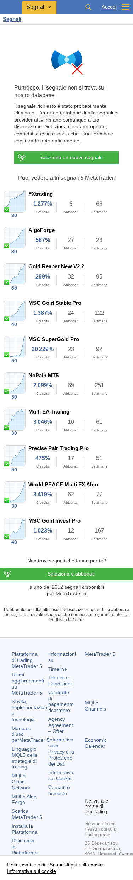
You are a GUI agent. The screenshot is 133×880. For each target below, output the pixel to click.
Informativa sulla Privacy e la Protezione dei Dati (61, 751)
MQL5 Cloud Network (21, 781)
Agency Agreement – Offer (60, 725)
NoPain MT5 (43, 375)
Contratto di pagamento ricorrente (61, 701)
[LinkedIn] (100, 791)
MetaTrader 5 (100, 654)
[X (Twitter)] (111, 780)
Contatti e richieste (59, 790)
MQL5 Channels (95, 706)
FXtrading (40, 194)
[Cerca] (88, 7)
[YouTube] (89, 791)
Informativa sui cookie (31, 871)
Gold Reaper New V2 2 (56, 266)
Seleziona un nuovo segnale (71, 157)
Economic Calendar (96, 743)
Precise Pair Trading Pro (58, 448)
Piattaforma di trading (27, 660)
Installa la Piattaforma (25, 829)
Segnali (12, 19)
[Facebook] (89, 780)
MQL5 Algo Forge (24, 799)
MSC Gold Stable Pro (54, 303)
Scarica (27, 814)
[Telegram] (100, 780)
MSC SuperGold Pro (53, 339)
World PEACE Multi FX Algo (63, 484)
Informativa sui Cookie (60, 775)
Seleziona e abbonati (71, 574)
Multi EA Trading (49, 412)
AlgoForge (41, 230)
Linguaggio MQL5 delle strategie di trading (25, 758)
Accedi (109, 7)
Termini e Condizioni (60, 680)
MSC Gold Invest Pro (54, 521)
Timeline (57, 669)
